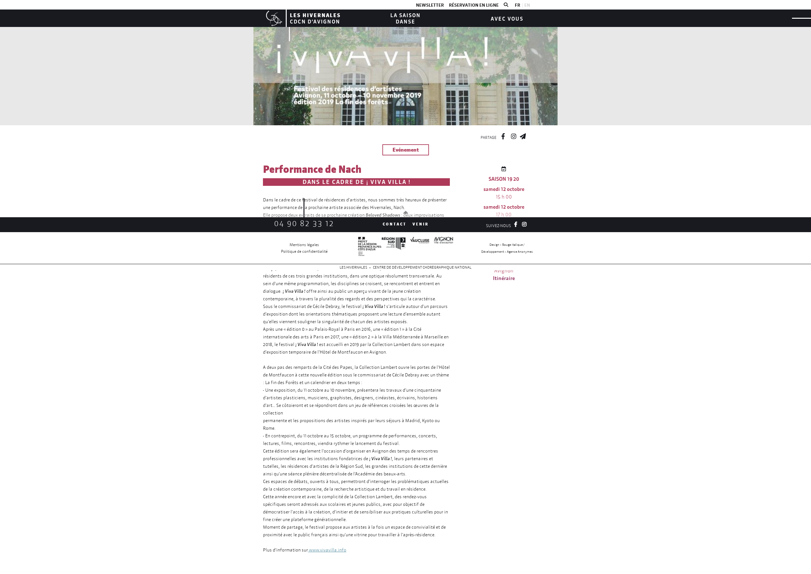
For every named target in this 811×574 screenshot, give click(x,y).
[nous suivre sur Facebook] (503, 135)
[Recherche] (506, 5)
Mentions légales (304, 244)
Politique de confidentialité (304, 251)
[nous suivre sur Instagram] (513, 135)
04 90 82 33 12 (304, 223)
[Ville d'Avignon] (441, 248)
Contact (394, 224)
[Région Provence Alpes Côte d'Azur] (394, 248)
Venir (420, 224)
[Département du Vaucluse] (417, 248)
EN (527, 5)
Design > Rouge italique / (506, 244)
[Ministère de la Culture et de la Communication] (370, 248)
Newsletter (430, 5)
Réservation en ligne (474, 5)
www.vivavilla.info (327, 550)
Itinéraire (504, 278)
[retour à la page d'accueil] (273, 18)
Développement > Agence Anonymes (507, 251)
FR (517, 5)
